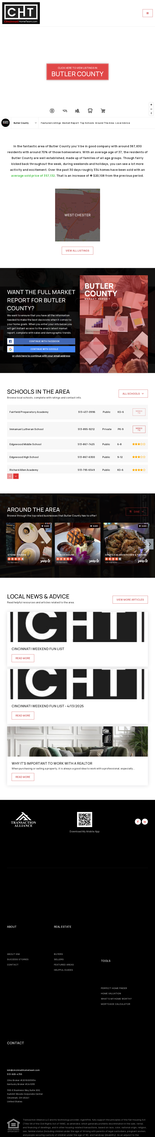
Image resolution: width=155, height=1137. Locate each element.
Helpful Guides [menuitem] (63, 969)
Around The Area (104, 122)
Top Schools (87, 122)
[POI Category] (52, 110)
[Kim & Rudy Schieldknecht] (5, 122)
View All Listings (77, 250)
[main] (77, 413)
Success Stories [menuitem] (18, 959)
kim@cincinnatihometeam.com (23, 1070)
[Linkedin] (144, 821)
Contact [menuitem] (13, 964)
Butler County (77, 74)
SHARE (46, 526)
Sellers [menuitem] (59, 959)
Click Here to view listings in (77, 68)
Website (139, 429)
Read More (23, 658)
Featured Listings (51, 122)
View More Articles (130, 599)
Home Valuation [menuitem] (111, 993)
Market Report (70, 122)
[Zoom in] (151, 104)
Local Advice (122, 122)
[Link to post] (77, 627)
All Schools (131, 393)
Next (149, 544)
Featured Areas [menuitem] (64, 964)
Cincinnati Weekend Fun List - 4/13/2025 (48, 706)
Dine (137, 511)
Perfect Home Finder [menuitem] (114, 988)
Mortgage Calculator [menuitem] (115, 1004)
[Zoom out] (151, 109)
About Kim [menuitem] (13, 954)
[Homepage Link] (21, 12)
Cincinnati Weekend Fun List (38, 649)
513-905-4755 (14, 1074)
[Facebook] (137, 821)
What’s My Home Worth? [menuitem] (116, 998)
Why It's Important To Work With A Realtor (52, 763)
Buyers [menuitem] (58, 954)
